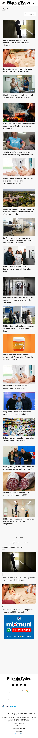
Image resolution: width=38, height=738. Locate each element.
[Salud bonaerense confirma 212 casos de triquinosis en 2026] (19, 481)
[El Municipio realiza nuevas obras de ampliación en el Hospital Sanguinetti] (19, 508)
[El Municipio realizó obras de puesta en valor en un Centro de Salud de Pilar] (19, 315)
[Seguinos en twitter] (17, 685)
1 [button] (13, 542)
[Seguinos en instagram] (21, 685)
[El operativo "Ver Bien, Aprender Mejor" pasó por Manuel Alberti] (19, 401)
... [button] (21, 542)
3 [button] (18, 542)
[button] (10, 542)
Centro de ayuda (19, 723)
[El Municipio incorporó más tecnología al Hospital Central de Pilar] (19, 255)
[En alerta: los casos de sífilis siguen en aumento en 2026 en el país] (19, 58)
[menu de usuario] (34, 3)
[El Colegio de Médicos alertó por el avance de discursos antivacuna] (19, 84)
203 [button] (24, 542)
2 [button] (16, 542)
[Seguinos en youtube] (13, 685)
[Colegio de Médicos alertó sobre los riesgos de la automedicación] (19, 427)
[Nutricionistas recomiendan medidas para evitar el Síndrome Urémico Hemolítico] (19, 112)
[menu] (4, 3)
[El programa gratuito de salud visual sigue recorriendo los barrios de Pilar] (19, 455)
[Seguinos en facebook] (25, 685)
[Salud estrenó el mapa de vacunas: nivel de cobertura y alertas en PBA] (19, 141)
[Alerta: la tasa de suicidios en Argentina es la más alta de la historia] (19, 29)
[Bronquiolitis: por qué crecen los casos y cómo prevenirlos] (19, 374)
